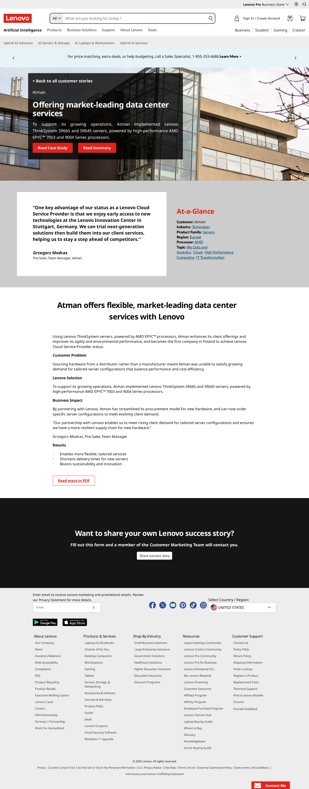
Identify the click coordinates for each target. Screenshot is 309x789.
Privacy (41, 768)
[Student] (270, 30)
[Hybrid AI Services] (149, 43)
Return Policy (242, 656)
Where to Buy (193, 728)
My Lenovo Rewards (197, 676)
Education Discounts (148, 676)
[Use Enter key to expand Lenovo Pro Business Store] (287, 4)
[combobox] (56, 18)
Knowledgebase (194, 741)
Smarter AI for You (97, 649)
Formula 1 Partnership (50, 721)
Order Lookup (242, 669)
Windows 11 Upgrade (99, 739)
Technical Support (245, 689)
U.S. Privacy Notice (150, 768)
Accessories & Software (100, 693)
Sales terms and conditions (252, 768)
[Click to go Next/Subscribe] (93, 607)
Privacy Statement (52, 600)
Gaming (90, 669)
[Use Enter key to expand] (282, 19)
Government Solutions (149, 656)
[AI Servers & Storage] (71, 43)
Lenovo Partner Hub (197, 715)
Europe (195, 237)
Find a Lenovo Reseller (248, 695)
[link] (290, 19)
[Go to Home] (18, 18)
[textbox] (243, 607)
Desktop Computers (98, 656)
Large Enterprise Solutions (152, 649)
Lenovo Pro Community (200, 656)
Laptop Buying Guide (198, 721)
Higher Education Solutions (152, 669)
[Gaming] (288, 30)
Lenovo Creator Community (203, 649)
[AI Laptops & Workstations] (116, 43)
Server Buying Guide (197, 748)
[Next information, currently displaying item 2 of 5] (295, 58)
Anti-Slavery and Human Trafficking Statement (155, 774)
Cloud (198, 252)
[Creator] (307, 30)
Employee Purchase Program (203, 708)
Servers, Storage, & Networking (97, 684)
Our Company (44, 643)
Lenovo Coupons (96, 726)
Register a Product (245, 676)
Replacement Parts (246, 682)
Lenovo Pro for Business (200, 662)
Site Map (170, 768)
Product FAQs (94, 706)
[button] (296, 4)
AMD (199, 242)
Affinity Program (195, 702)
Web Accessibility (46, 662)
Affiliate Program (195, 695)
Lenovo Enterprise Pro (199, 669)
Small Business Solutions (150, 643)
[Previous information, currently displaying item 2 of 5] (13, 58)
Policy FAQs (241, 649)
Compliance (43, 669)
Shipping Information (247, 662)
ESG (37, 676)
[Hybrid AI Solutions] (34, 43)
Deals (88, 719)
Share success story (155, 556)
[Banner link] (154, 56)
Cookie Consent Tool (62, 768)
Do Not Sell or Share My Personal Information (106, 768)
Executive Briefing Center (52, 695)
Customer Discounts (197, 689)
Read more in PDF (74, 480)
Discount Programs (147, 682)
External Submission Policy (215, 768)
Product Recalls (45, 689)
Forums (238, 702)
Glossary (189, 735)
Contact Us (240, 643)
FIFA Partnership (46, 715)
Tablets (89, 676)
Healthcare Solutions (148, 662)
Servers (209, 232)
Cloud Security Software (101, 732)
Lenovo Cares (44, 702)
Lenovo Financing (196, 682)
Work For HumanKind (49, 728)
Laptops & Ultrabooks (99, 643)
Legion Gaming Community (202, 643)
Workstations (94, 662)
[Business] (251, 30)
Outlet (89, 713)
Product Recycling (47, 682)
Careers (40, 708)
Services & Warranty (98, 700)
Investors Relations (48, 656)
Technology (201, 227)
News (39, 649)
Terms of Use (187, 768)
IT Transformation (210, 257)
